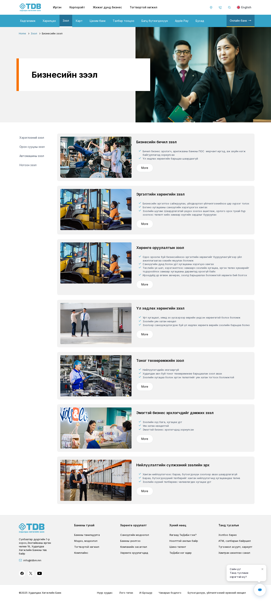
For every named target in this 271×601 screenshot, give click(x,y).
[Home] (30, 7)
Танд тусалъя (228, 525)
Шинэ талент (177, 546)
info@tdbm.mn (32, 560)
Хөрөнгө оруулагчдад (134, 552)
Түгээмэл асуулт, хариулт (235, 546)
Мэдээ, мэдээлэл (85, 540)
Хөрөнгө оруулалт (133, 525)
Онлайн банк (238, 20)
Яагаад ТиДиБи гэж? (183, 534)
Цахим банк (98, 20)
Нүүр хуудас (105, 592)
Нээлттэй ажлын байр (183, 540)
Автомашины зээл (31, 156)
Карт (79, 20)
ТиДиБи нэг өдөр (180, 552)
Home (22, 33)
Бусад (200, 20)
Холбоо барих (227, 534)
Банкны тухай (84, 525)
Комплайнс (81, 552)
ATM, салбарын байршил (234, 540)
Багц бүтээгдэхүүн (154, 20)
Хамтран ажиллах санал (234, 552)
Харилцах (49, 20)
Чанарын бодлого (170, 592)
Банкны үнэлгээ (130, 540)
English (246, 7)
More (144, 167)
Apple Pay (181, 20)
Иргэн (57, 7)
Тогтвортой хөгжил (143, 7)
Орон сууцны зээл (32, 146)
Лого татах (126, 592)
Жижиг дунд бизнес (107, 7)
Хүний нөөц (177, 525)
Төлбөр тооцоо (123, 20)
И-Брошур (145, 592)
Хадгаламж (28, 20)
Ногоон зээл (28, 165)
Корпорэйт (77, 7)
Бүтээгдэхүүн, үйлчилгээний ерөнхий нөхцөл (217, 592)
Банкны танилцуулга (87, 534)
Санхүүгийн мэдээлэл (134, 534)
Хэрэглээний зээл (31, 137)
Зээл (66, 20)
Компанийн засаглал (133, 546)
